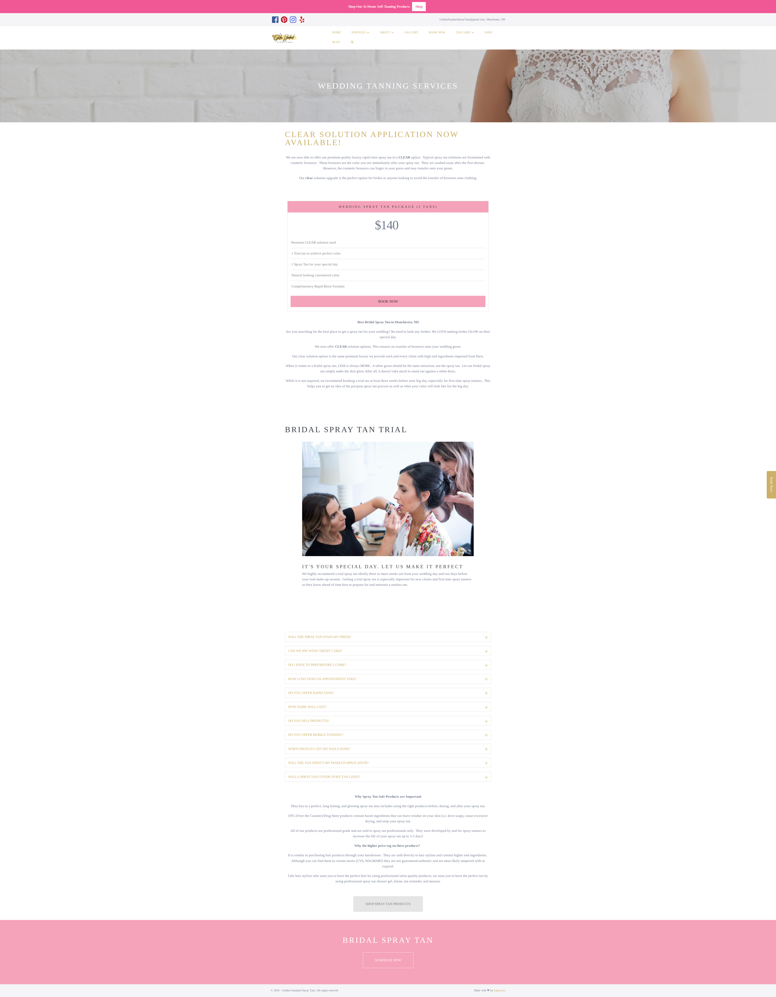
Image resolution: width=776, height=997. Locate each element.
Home (336, 32)
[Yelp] (302, 20)
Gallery (412, 32)
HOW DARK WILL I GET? (307, 707)
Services (359, 32)
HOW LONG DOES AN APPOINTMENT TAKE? (322, 679)
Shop (419, 6)
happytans (499, 990)
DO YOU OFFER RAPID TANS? (311, 693)
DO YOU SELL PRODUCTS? (308, 721)
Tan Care (463, 32)
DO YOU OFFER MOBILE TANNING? (315, 735)
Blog (336, 42)
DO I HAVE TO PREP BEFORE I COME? (317, 665)
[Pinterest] (284, 20)
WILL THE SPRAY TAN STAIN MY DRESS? (319, 637)
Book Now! (771, 484)
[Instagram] (293, 20)
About (385, 32)
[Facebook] (275, 20)
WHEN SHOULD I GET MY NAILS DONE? (319, 749)
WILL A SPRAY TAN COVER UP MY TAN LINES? (324, 777)
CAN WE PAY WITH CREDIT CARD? (315, 651)
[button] (352, 43)
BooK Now (437, 32)
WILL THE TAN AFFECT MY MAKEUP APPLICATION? (328, 763)
